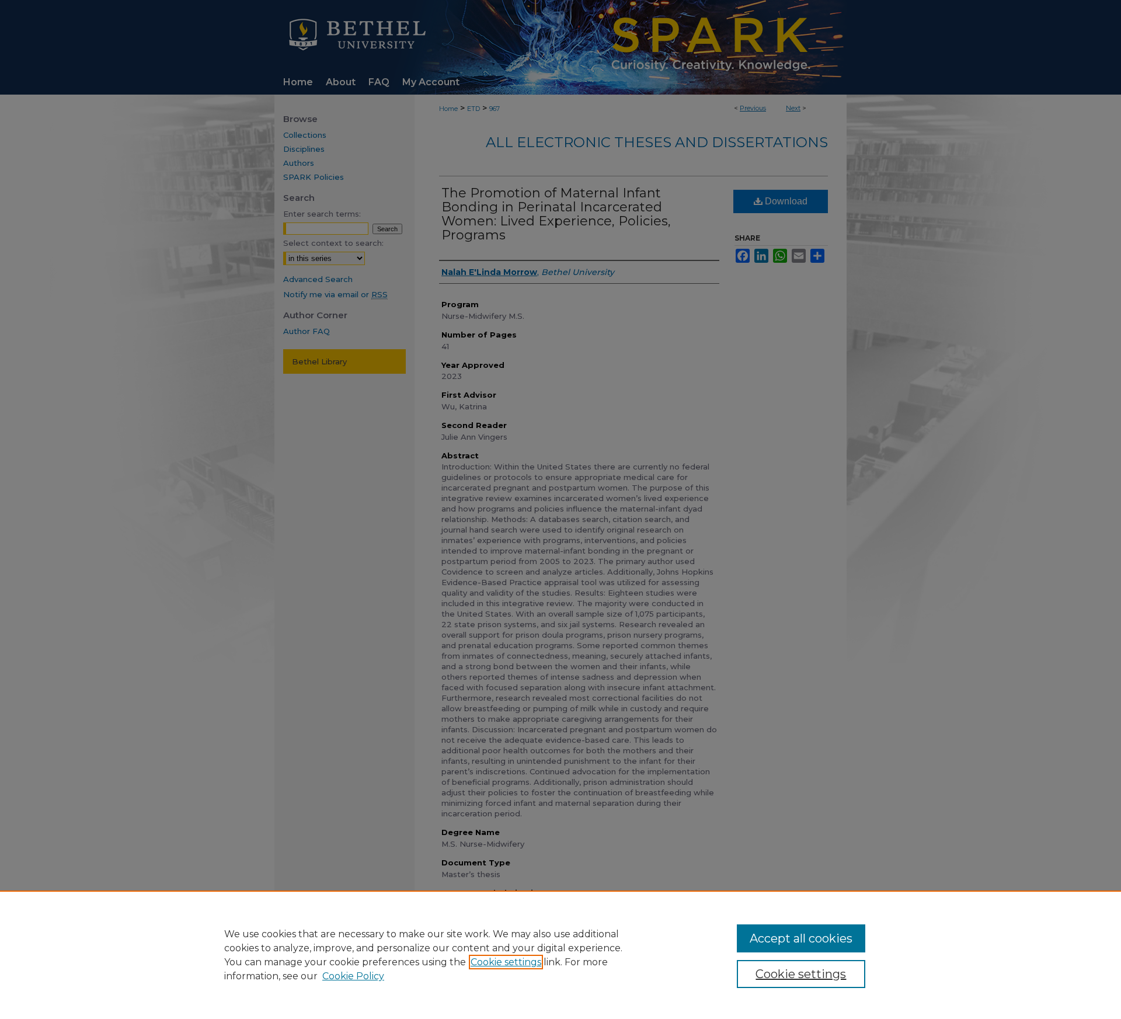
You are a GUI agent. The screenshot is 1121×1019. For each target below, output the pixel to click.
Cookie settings (506, 962)
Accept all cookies (801, 938)
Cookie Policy (353, 976)
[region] (560, 955)
